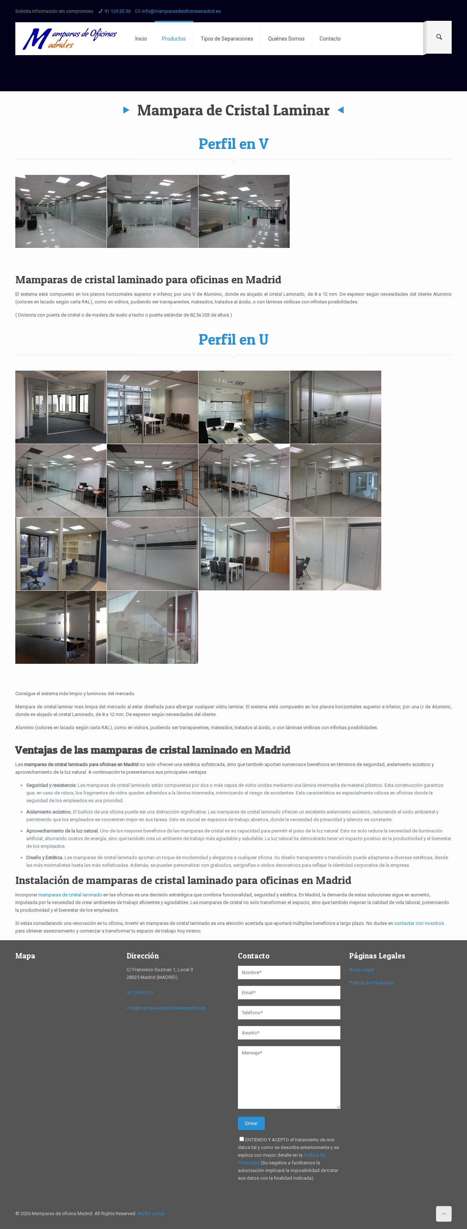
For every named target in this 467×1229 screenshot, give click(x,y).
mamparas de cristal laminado (70, 894)
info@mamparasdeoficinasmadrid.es (181, 11)
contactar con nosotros (419, 923)
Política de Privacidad (371, 982)
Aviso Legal (361, 969)
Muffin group (151, 1213)
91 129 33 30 (117, 11)
